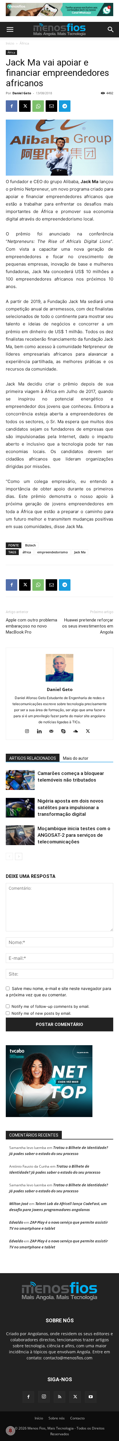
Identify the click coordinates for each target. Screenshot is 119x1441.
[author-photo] (59, 681)
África (24, 43)
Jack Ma (79, 552)
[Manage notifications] (10, 1430)
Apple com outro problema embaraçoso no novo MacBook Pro (31, 626)
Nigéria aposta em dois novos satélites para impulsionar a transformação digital (70, 807)
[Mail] (53, 731)
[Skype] (65, 731)
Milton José (18, 1203)
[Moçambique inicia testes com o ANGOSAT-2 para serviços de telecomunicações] (20, 835)
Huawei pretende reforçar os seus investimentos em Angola (87, 626)
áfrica (27, 552)
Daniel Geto (21, 93)
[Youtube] (90, 1397)
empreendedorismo (52, 552)
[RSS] (59, 1397)
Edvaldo (16, 1222)
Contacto (77, 1418)
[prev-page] (9, 856)
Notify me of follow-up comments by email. (51, 1006)
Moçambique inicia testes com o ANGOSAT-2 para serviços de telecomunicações (74, 835)
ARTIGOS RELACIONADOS (32, 758)
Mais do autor (75, 758)
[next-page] (18, 856)
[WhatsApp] (38, 106)
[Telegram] (64, 106)
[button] (10, 29)
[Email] (51, 106)
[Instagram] (29, 731)
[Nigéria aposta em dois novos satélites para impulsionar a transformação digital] (20, 808)
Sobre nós (57, 1418)
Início (10, 43)
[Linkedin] (41, 731)
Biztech (30, 545)
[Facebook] (11, 106)
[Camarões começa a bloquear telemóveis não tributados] (20, 780)
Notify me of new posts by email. (41, 1013)
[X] (25, 106)
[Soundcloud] (78, 731)
